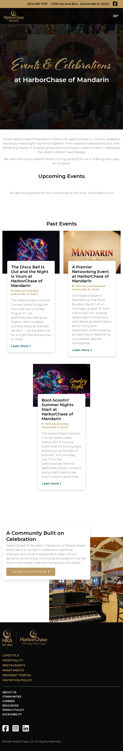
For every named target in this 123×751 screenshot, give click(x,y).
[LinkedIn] (26, 728)
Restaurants (13, 665)
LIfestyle (10, 655)
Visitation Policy (17, 680)
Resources (10, 705)
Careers (8, 701)
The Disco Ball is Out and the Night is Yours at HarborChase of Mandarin (29, 276)
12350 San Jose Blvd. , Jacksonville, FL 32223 (80, 3)
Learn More (19, 346)
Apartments (13, 670)
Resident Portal (16, 675)
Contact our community (29, 571)
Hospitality (12, 660)
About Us (9, 692)
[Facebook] (5, 728)
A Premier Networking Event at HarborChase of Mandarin (90, 274)
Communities (11, 696)
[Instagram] (15, 728)
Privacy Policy (13, 709)
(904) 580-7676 (37, 3)
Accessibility (12, 714)
